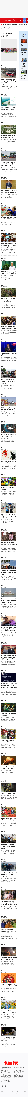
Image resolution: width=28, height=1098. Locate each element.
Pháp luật (23, 24)
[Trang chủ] (1, 24)
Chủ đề (3, 28)
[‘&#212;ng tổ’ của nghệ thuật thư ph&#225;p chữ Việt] (8, 734)
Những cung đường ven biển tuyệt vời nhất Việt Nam (8, 109)
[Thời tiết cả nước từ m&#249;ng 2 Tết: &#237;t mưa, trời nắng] (8, 812)
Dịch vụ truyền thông (18, 1075)
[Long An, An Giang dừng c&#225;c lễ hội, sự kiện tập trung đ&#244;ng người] (8, 156)
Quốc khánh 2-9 (23, 44)
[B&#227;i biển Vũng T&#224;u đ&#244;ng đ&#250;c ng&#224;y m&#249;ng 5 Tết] (8, 401)
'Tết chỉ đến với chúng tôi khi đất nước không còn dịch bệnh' (8, 1039)
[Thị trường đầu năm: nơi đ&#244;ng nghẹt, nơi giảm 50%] (8, 320)
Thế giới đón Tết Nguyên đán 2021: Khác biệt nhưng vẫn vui (9, 544)
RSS (21, 1077)
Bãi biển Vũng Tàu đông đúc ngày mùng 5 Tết (8, 408)
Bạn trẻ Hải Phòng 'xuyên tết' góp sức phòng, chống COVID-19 (8, 515)
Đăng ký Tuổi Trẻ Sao (24, 20)
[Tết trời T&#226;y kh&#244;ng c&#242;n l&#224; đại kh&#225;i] (8, 481)
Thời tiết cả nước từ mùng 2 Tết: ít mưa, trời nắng (8, 819)
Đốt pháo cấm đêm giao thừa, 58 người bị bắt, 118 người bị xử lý (8, 931)
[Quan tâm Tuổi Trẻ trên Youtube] (2, 1086)
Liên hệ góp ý (17, 1077)
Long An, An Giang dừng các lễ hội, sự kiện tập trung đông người (8, 164)
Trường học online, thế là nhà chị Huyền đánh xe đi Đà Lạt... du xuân (8, 300)
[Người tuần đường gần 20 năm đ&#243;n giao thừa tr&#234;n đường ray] (8, 838)
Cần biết (13, 20)
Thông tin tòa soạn (5, 1080)
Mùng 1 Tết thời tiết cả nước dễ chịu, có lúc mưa (8, 1011)
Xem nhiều (9, 24)
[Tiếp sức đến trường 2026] (24, 72)
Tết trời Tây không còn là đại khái (8, 488)
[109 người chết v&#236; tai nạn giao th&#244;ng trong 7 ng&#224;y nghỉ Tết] (8, 373)
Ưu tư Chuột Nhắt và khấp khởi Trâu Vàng (8, 462)
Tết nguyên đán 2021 (7, 35)
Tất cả (25, 34)
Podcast (4, 20)
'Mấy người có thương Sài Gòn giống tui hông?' (8, 435)
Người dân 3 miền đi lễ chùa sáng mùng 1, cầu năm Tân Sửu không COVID (9, 903)
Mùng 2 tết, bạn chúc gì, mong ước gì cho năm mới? (9, 985)
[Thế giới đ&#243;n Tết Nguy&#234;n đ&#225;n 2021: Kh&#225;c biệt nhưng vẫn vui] (8, 536)
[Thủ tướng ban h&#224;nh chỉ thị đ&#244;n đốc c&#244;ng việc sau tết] (8, 184)
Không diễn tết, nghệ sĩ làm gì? (9, 354)
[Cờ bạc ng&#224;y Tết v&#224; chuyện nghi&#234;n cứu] (8, 707)
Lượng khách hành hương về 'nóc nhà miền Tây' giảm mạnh (8, 572)
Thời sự (15, 24)
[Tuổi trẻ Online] (11, 1062)
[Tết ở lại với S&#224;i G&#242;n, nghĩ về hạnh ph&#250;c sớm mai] (8, 211)
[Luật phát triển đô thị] (24, 49)
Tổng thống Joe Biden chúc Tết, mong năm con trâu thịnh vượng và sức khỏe (9, 657)
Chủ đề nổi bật (23, 35)
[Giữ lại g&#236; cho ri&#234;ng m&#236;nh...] (8, 787)
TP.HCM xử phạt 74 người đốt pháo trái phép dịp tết (8, 272)
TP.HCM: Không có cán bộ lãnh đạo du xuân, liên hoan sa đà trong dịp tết (9, 245)
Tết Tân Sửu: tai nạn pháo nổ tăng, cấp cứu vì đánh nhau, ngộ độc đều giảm (8, 628)
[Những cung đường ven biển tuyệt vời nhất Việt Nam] (8, 101)
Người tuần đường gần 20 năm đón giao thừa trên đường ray (8, 846)
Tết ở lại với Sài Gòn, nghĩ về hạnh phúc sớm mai (8, 218)
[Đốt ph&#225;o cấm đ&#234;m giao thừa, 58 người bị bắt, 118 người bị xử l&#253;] (8, 923)
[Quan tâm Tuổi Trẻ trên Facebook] (6, 1086)
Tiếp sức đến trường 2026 (23, 77)
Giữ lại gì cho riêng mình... (8, 793)
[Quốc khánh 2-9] (24, 41)
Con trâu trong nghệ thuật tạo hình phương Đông (8, 767)
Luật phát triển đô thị (23, 54)
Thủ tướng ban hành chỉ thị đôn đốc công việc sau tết (9, 191)
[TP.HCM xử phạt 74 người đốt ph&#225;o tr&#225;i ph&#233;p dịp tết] (8, 265)
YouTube (9, 20)
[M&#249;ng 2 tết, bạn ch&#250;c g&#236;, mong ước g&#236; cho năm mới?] (8, 978)
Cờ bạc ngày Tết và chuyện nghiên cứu (8, 714)
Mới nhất (5, 24)
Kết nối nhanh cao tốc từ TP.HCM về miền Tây (8, 136)
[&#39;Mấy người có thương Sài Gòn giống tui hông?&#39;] (8, 428)
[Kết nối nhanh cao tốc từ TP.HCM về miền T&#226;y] (8, 129)
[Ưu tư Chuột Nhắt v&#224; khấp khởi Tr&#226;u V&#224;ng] (8, 455)
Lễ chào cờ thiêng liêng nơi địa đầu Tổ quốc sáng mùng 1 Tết (9, 874)
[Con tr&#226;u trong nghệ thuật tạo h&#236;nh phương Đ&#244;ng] (8, 760)
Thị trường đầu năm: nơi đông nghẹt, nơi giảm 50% (8, 327)
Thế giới (19, 24)
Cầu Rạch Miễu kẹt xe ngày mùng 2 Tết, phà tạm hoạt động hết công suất (9, 600)
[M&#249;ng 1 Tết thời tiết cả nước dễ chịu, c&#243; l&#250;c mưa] (8, 1004)
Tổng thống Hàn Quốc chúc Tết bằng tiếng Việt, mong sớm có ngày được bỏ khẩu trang (9, 686)
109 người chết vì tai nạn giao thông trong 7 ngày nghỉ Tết (8, 381)
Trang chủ (3, 1056)
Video (13, 24)
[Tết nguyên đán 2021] (9, 50)
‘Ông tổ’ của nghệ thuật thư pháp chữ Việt (9, 741)
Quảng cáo (17, 20)
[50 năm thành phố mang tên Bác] (24, 60)
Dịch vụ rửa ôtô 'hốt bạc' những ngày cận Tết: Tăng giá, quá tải (8, 80)
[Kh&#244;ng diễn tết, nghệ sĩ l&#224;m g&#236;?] (8, 347)
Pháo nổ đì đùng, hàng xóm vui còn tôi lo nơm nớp (9, 958)
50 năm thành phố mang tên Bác (24, 65)
